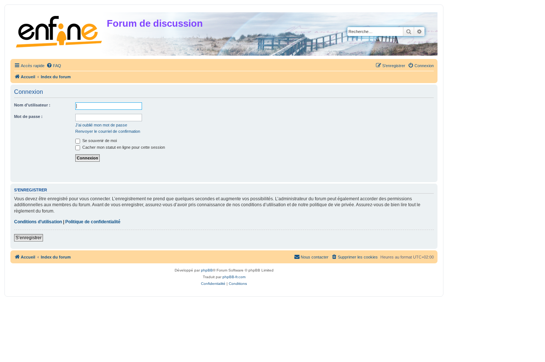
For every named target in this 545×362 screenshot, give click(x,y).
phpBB (207, 270)
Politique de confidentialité (92, 221)
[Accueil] (59, 30)
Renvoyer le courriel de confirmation (107, 131)
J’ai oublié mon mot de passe (101, 125)
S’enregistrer (29, 237)
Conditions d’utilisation (38, 221)
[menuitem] (53, 65)
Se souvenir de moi (99, 140)
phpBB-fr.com (233, 277)
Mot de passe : (28, 116)
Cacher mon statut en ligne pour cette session (123, 147)
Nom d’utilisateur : (32, 105)
